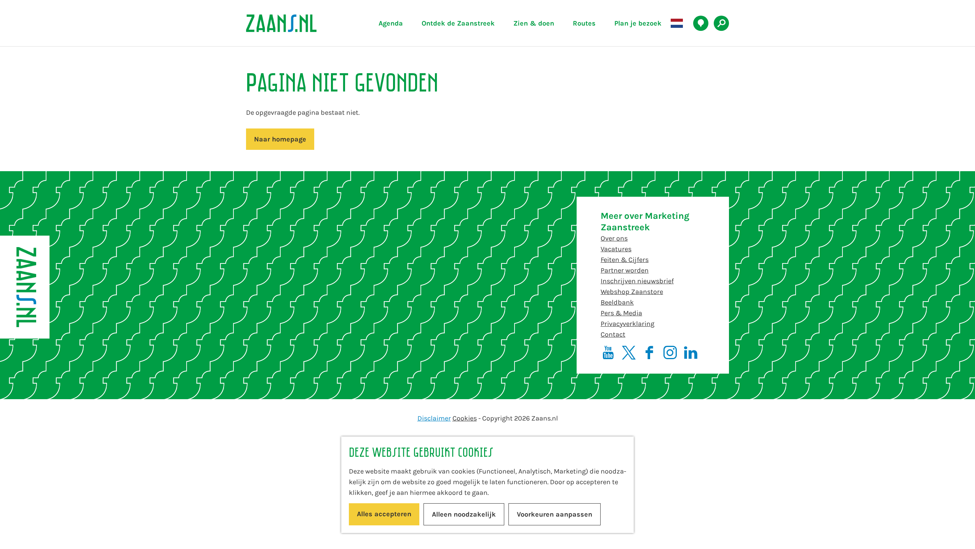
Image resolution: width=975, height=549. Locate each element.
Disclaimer (434, 418)
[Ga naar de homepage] (299, 23)
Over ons (614, 238)
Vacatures (616, 249)
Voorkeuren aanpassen (554, 514)
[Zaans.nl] (25, 287)
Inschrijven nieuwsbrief (637, 281)
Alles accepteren (384, 514)
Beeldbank (617, 302)
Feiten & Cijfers (625, 259)
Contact (613, 334)
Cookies (464, 418)
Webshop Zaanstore (632, 291)
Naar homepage (280, 139)
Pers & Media (621, 313)
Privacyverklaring (627, 323)
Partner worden (625, 270)
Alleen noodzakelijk (464, 514)
